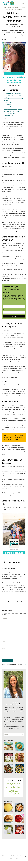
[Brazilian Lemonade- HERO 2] (8, 829)
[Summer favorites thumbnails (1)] (19, 818)
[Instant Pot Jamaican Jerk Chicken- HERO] (19, 768)
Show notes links (8, 115)
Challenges (9, 102)
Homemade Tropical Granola (7, 602)
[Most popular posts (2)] (19, 746)
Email (4, 304)
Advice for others (8, 106)
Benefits (8, 104)
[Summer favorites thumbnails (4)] (8, 818)
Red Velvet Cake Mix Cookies (21, 602)
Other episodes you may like (11, 111)
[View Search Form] (25, 3)
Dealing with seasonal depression (13, 109)
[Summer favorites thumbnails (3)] (19, 807)
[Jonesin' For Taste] (8, 3)
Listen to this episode (9, 113)
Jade (7, 24)
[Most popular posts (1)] (8, 746)
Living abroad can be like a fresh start (14, 95)
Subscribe (14, 316)
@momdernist (17, 583)
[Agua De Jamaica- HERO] (19, 829)
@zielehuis (15, 578)
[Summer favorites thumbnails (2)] (8, 807)
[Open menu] (23, 3)
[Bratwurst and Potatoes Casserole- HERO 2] (8, 768)
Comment (5, 618)
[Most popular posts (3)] (8, 757)
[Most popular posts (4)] (19, 757)
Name (4, 309)
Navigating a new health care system (14, 93)
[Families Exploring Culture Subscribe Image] (14, 535)
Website (4, 655)
